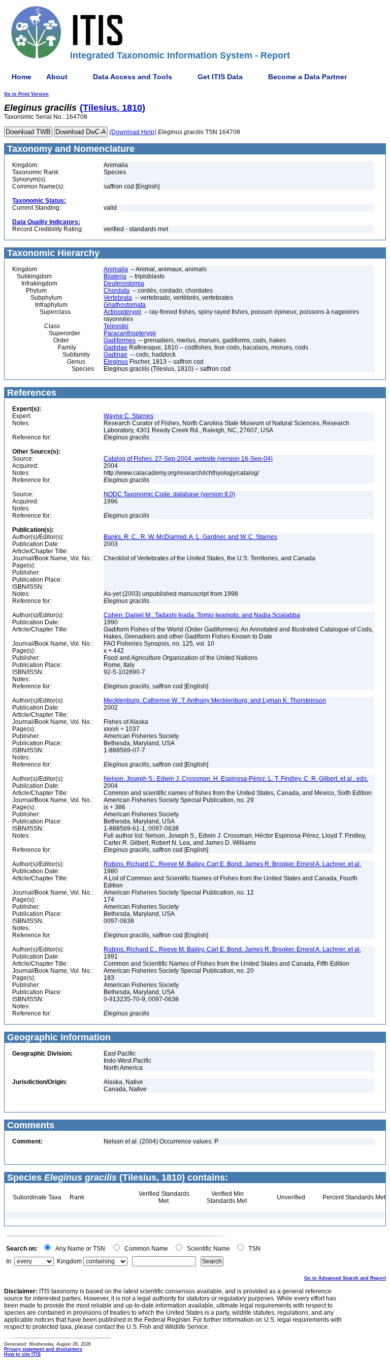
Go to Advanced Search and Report (345, 1278)
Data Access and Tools (132, 77)
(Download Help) (132, 132)
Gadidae (115, 347)
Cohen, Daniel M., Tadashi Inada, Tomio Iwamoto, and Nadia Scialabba (202, 615)
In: (9, 1261)
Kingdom (69, 1261)
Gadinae (115, 354)
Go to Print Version (26, 94)
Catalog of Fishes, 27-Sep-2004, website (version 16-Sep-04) (188, 458)
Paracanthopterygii (130, 333)
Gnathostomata (125, 304)
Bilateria (115, 276)
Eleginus (116, 361)
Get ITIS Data (220, 77)
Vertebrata (118, 297)
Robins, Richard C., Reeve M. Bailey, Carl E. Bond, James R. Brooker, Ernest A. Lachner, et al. (232, 864)
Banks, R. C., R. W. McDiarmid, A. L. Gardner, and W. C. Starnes (190, 536)
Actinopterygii (122, 311)
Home (21, 77)
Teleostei (116, 326)
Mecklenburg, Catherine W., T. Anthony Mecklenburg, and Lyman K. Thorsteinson (215, 700)
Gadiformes (120, 340)
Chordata (116, 290)
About (57, 77)
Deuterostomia (124, 283)
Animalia (116, 269)
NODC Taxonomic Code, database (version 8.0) (169, 494)
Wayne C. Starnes (128, 416)
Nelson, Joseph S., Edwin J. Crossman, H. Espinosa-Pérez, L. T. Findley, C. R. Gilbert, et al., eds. (236, 778)
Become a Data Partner (307, 77)
